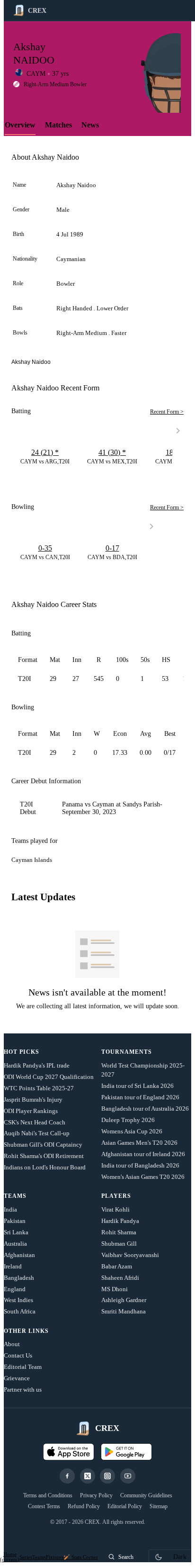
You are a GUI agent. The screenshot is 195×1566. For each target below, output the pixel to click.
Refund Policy (84, 1506)
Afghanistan (19, 1254)
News (90, 125)
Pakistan (15, 1220)
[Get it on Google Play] (126, 1451)
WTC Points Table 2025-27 (39, 1088)
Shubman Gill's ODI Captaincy (43, 1144)
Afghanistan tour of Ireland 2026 (143, 1154)
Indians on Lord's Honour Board (45, 1167)
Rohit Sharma (118, 1232)
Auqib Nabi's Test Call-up (37, 1133)
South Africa (19, 1311)
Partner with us (23, 1389)
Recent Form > (167, 411)
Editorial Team (23, 1366)
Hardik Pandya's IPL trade (37, 1065)
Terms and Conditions (47, 1495)
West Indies (18, 1299)
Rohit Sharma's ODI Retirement (44, 1155)
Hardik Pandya (120, 1220)
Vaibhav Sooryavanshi (130, 1254)
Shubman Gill (119, 1243)
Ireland (13, 1266)
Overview (20, 125)
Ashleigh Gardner (123, 1299)
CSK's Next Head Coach (34, 1122)
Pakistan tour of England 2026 (140, 1097)
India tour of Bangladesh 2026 (140, 1165)
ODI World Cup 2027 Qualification (49, 1076)
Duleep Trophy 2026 (128, 1119)
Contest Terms (44, 1506)
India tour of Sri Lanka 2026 (137, 1085)
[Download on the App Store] (69, 1451)
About (12, 1344)
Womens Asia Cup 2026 (131, 1131)
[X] (87, 1476)
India (10, 1209)
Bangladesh (19, 1277)
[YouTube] (127, 1476)
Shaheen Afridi (120, 1277)
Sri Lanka (16, 1232)
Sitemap (159, 1506)
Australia (15, 1243)
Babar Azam (116, 1266)
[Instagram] (107, 1476)
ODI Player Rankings (31, 1110)
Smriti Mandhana (123, 1311)
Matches (58, 125)
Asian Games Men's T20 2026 (139, 1142)
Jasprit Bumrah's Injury (33, 1099)
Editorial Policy (124, 1506)
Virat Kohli (115, 1209)
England (15, 1289)
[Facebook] (67, 1476)
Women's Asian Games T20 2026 (143, 1176)
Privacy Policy (96, 1495)
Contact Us (18, 1355)
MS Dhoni (114, 1289)
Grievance (17, 1378)
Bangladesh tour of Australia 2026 (145, 1108)
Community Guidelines (146, 1495)
